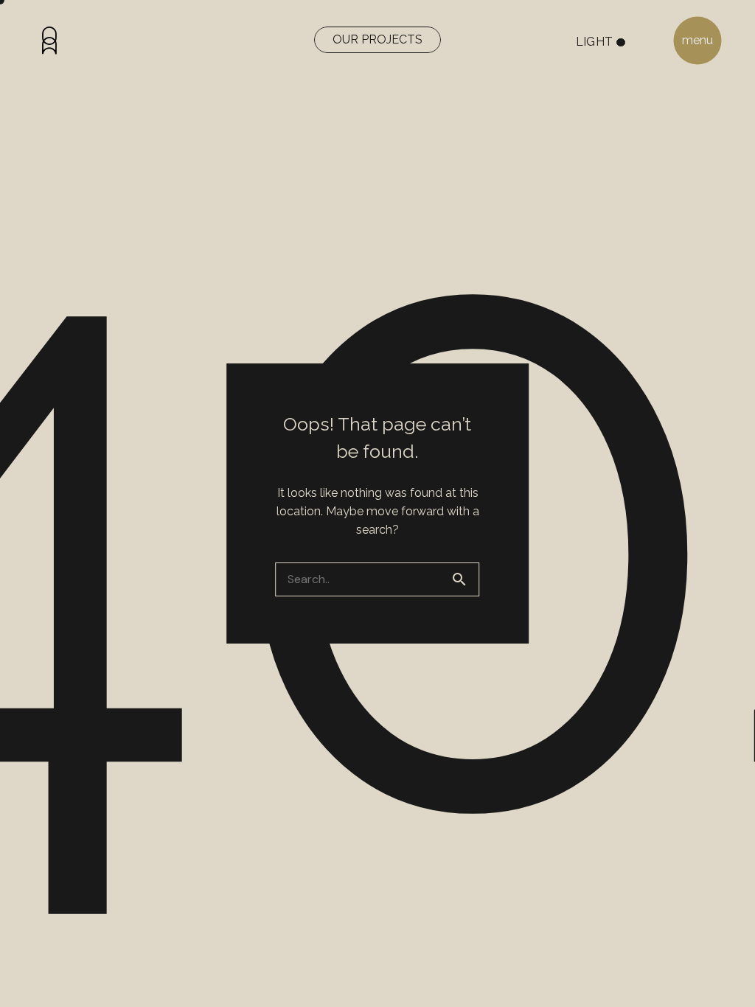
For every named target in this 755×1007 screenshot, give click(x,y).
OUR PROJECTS (377, 39)
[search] (465, 579)
